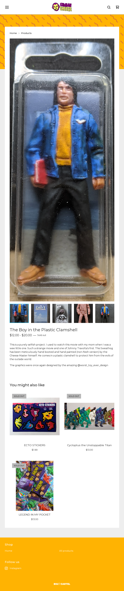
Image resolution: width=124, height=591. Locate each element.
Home (13, 33)
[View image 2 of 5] (40, 313)
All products (66, 550)
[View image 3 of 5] (62, 313)
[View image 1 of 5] (19, 313)
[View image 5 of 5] (104, 313)
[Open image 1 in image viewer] (62, 169)
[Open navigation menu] (7, 7)
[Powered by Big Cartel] (62, 584)
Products (26, 33)
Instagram (15, 568)
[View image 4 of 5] (83, 313)
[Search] (109, 7)
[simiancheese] (62, 7)
